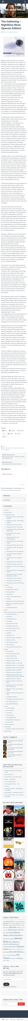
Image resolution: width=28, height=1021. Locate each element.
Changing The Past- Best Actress (15, 527)
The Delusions (10, 710)
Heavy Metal (5, 448)
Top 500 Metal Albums (12, 703)
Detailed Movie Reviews (12, 589)
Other (6, 706)
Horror (11, 930)
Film (10, 927)
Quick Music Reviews (12, 696)
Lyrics (11, 932)
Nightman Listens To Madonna (14, 670)
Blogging (5, 923)
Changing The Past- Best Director (15, 545)
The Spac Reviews (9, 724)
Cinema (7, 585)
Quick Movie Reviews (12, 607)
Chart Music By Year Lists (13, 653)
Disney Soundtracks (12, 656)
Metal (9, 448)
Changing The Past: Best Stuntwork (15, 583)
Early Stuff (9, 616)
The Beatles (13, 955)
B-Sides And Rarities (12, 614)
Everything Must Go (11, 619)
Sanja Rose (5, 955)
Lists (6, 610)
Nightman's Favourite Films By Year (15, 601)
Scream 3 (7, 786)
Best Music (16, 921)
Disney (10, 925)
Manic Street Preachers (12, 935)
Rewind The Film (11, 640)
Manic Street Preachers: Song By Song (14, 612)
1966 (4, 921)
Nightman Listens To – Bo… (14, 755)
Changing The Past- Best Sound (14, 564)
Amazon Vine (10, 921)
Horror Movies (18, 930)
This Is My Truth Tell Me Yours (14, 647)
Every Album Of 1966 (12, 658)
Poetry (11, 952)
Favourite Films (15, 925)
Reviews (23, 448)
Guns (24, 927)
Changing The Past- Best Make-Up (15, 551)
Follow (6, 984)
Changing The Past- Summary (14, 578)
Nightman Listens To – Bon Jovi (14, 663)
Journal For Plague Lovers (13, 628)
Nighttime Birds (17, 448)
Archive (7, 510)
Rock (2, 449)
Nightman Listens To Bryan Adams (15, 667)
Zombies (7, 960)
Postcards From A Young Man (14, 637)
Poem (7, 952)
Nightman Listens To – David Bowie (15, 665)
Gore (21, 927)
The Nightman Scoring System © (15, 699)
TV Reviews (8, 726)
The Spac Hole (14, 9)
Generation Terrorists (12, 623)
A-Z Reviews (10, 587)
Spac (9, 955)
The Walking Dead (11, 717)
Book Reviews (8, 512)
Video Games (8, 731)
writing (4, 960)
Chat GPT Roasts (11, 708)
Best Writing (21, 921)
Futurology (9, 621)
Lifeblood (9, 633)
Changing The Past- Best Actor (14, 524)
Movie (13, 938)
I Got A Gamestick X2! (10, 781)
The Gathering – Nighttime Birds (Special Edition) (11, 25)
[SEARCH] (25, 2)
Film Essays (9, 594)
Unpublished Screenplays (13, 719)
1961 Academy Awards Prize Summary (11, 463)
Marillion (5, 938)
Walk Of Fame (10, 722)
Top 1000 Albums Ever (12, 701)
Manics (17, 932)
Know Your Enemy (11, 630)
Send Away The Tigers (12, 642)
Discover (5, 925)
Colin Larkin (22, 923)
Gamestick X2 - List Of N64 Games (13, 777)
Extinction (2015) (9, 774)
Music (3, 446)
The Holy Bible (10, 644)
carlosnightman (14, 32)
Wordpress (19, 958)
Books (9, 923)
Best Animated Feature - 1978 (12, 784)
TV (15, 958)
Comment (22, 484)
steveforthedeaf (11, 744)
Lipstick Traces (10, 635)
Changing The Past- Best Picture (15, 561)
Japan (4, 932)
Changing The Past (9, 514)
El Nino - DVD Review (10, 779)
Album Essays (10, 651)
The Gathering (7, 449)
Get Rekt (9, 599)
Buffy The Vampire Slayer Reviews (15, 729)
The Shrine (9, 712)
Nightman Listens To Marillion (14, 672)
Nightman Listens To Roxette (14, 678)
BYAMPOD (13, 923)
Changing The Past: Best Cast (14, 580)
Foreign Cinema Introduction (14, 596)
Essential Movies (11, 592)
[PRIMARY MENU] (3, 2)
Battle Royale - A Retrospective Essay (14, 792)
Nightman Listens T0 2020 (13, 660)
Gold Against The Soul (12, 626)
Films (14, 927)
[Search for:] (10, 1004)
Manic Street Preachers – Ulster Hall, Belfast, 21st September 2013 (13, 456)
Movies (18, 938)
